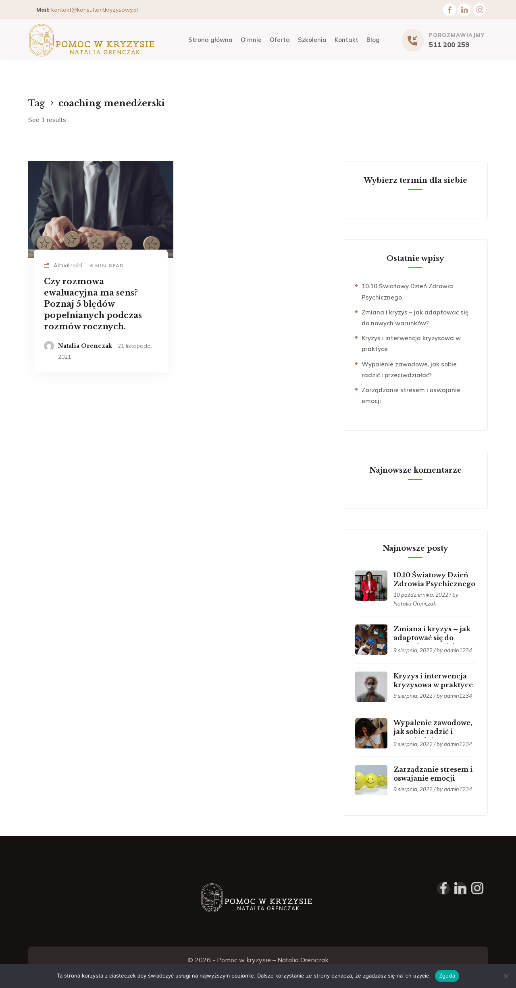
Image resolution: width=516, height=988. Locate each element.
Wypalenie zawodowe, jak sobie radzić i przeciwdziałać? (432, 731)
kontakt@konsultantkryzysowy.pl (94, 9)
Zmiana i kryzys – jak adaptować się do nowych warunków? (431, 638)
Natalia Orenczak (85, 345)
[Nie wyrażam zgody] (506, 976)
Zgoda (447, 975)
